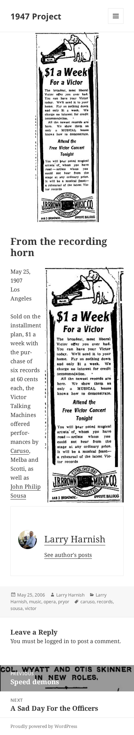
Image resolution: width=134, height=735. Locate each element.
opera (50, 601)
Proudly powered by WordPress (43, 726)
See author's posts (68, 554)
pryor (63, 601)
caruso (87, 601)
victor (30, 608)
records (105, 601)
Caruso (19, 450)
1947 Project (35, 16)
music (35, 601)
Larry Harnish (74, 539)
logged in (57, 641)
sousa (16, 608)
